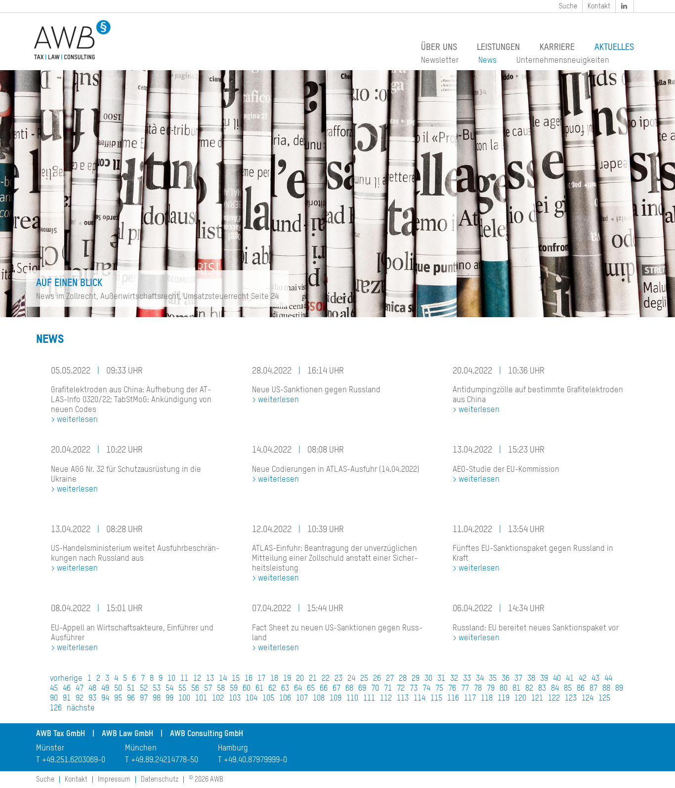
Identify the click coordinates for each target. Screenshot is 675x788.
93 (92, 699)
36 (505, 679)
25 (364, 679)
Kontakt (599, 6)
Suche (568, 6)
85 (568, 689)
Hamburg (233, 748)
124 (587, 699)
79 (491, 689)
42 (583, 679)
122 (554, 699)
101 (201, 699)
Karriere (557, 47)
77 (465, 689)
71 (388, 689)
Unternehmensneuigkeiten (562, 61)
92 (80, 699)
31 (441, 679)
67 (336, 689)
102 (218, 699)
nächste (81, 708)
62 (272, 689)
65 (311, 689)
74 (426, 689)
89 (619, 689)
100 (184, 699)
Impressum (114, 779)
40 (557, 679)
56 (195, 689)
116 (453, 699)
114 (419, 699)
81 (516, 689)
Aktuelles (614, 47)
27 (390, 679)
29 (416, 679)
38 (531, 679)
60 (247, 689)
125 (604, 699)
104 (251, 699)
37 (518, 679)
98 (157, 699)
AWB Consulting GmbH (206, 734)
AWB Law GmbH (127, 734)
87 (593, 689)
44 (608, 679)
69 (362, 689)
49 (105, 689)
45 (54, 689)
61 (259, 689)
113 (403, 699)
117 (470, 699)
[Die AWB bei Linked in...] (625, 6)
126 (56, 708)
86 (581, 689)
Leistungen (498, 47)
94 (105, 699)
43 (595, 679)
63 (285, 689)
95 (118, 699)
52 (144, 689)
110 (352, 699)
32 (454, 679)
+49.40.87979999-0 (255, 760)
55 (182, 689)
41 (570, 679)
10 (171, 679)
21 (313, 679)
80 (503, 689)
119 (503, 699)
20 (300, 679)
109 (335, 699)
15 (236, 679)
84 (555, 689)
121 (537, 699)
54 (169, 689)
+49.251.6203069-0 (73, 760)
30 (428, 679)
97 (144, 699)
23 (338, 679)
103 (235, 699)
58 (221, 689)
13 (210, 679)
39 (544, 679)
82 (529, 689)
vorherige (66, 679)
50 (118, 689)
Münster (50, 748)
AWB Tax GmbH (60, 734)
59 (234, 689)
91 (67, 699)
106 (285, 699)
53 (157, 689)
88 (606, 689)
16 (249, 679)
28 (403, 679)
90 (54, 699)
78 (478, 689)
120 (520, 699)
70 (375, 689)
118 (487, 699)
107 (302, 699)
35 (493, 679)
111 (369, 699)
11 (184, 679)
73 (414, 689)
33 (467, 679)
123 (571, 699)
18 (274, 679)
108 (319, 699)
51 (131, 689)
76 (452, 689)
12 (197, 679)
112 (386, 699)
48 (92, 689)
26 (377, 679)
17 (261, 679)
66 (324, 689)
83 (542, 689)
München (141, 748)
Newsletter (440, 61)
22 (326, 679)
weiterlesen (77, 420)
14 (223, 679)
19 (287, 679)
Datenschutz (159, 779)
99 (169, 699)
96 (131, 699)
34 (480, 679)
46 (67, 689)
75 (439, 689)
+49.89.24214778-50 (164, 760)
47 (80, 689)
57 (208, 689)
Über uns (439, 47)
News (487, 61)
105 (268, 699)
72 (401, 689)
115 (436, 699)
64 (298, 689)
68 (349, 689)
